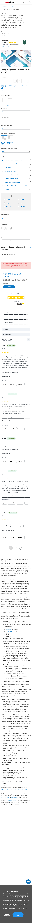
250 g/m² (23, 203)
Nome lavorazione (7, 238)
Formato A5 (9, 631)
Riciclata (7, 189)
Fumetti (15, 789)
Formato (3, 77)
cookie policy (6, 911)
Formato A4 (9, 629)
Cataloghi (6, 789)
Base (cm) (4, 108)
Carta (2, 156)
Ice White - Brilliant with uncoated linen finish (16, 185)
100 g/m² (8, 199)
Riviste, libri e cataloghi (8, 6)
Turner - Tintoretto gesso (11, 178)
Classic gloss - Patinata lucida (12, 163)
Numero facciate (6, 125)
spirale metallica (15, 797)
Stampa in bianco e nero (9, 148)
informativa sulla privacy (17, 909)
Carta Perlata (8, 167)
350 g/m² (23, 206)
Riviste (10, 789)
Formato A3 (9, 628)
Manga (19, 789)
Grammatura (6, 196)
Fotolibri (3, 791)
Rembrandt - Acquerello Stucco (13, 174)
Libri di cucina (25, 789)
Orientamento (5, 95)
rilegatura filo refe (12, 800)
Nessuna (7, 218)
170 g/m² (8, 203)
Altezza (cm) (5, 117)
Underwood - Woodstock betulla (13, 182)
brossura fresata (17, 799)
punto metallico (5, 797)
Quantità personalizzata (8, 254)
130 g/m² (23, 199)
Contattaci (9, 286)
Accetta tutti (18, 915)
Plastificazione (5, 214)
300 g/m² (8, 206)
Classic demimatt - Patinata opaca (13, 160)
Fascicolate (4, 224)
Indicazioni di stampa (8, 133)
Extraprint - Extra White (10, 171)
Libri (2, 789)
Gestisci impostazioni (7, 915)
